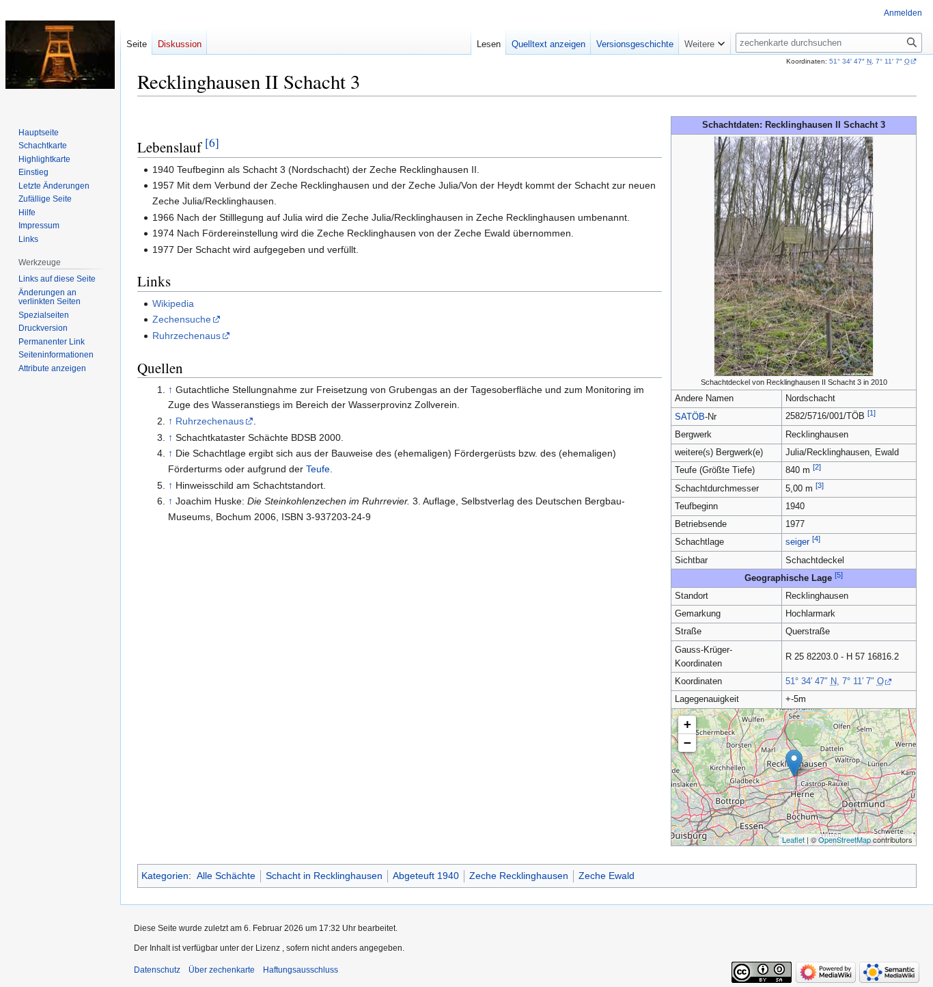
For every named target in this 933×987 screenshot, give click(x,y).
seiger (797, 542)
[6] (212, 142)
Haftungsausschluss (300, 970)
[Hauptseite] (60, 54)
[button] (704, 41)
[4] (816, 539)
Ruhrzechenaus (186, 335)
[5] (839, 575)
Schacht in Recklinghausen (324, 875)
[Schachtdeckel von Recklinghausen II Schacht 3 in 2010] (794, 256)
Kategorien (165, 875)
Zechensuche (181, 319)
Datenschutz (157, 970)
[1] (871, 413)
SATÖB (690, 417)
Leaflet (793, 839)
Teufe (318, 468)
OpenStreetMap (844, 839)
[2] (817, 467)
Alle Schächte (226, 875)
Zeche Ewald (607, 875)
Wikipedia (173, 303)
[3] (820, 485)
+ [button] (687, 724)
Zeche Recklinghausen (518, 875)
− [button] (687, 742)
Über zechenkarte (222, 970)
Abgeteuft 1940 (426, 875)
